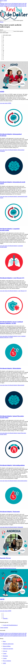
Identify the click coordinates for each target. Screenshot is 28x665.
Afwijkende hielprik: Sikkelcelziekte (10, 368)
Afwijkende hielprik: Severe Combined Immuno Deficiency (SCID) (11, 322)
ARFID (2, 599)
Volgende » (5, 618)
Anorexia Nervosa (5, 558)
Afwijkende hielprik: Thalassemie (10, 511)
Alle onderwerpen (7, 35)
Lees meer (5, 103)
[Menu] (0, 2)
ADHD (2, 91)
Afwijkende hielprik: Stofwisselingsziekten (12, 465)
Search (1, 29)
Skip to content (3, 0)
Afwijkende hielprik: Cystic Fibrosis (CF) (12, 278)
